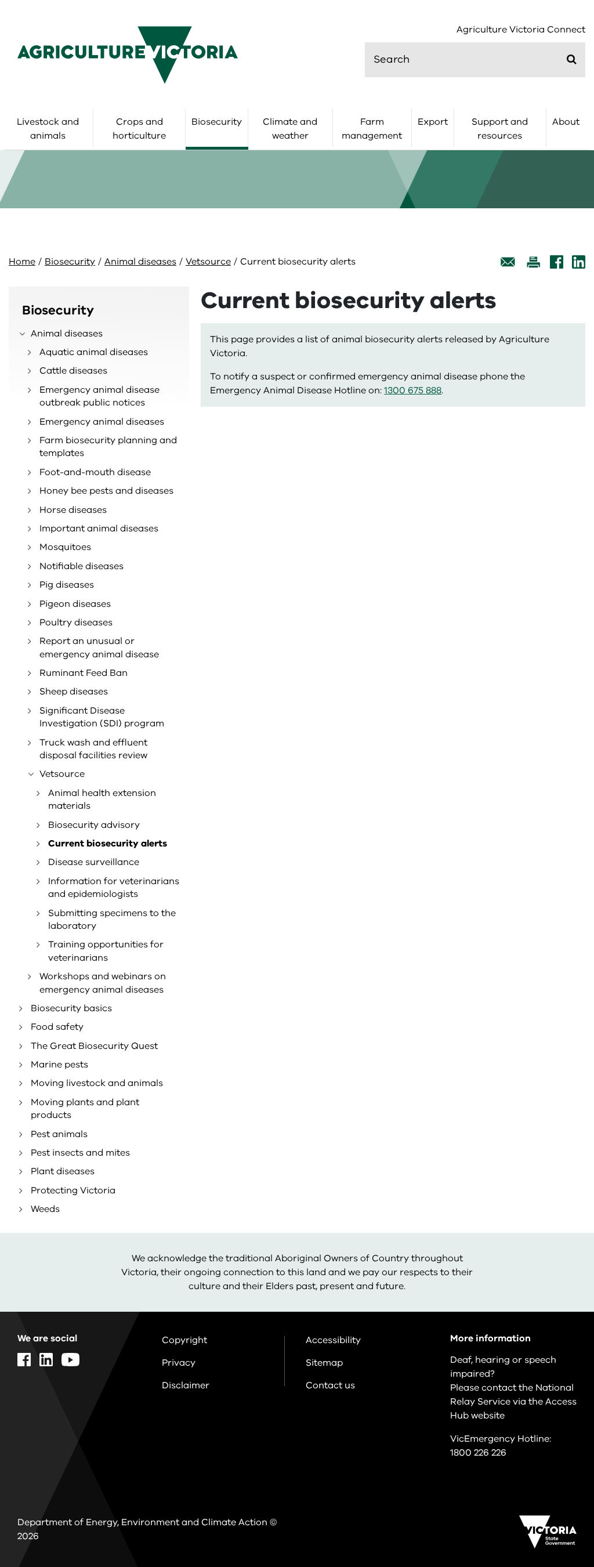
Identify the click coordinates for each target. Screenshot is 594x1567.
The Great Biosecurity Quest (94, 1046)
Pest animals (59, 1134)
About (565, 121)
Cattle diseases (73, 370)
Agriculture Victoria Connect (521, 30)
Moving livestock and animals (97, 1083)
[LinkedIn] (578, 262)
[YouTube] (70, 1359)
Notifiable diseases (81, 566)
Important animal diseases (98, 528)
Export (433, 121)
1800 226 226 (478, 1452)
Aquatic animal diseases (93, 352)
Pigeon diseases (75, 604)
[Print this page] (533, 262)
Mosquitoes (65, 547)
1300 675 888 (412, 390)
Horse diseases (73, 510)
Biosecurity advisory (94, 825)
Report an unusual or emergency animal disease (99, 647)
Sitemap (324, 1362)
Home (22, 261)
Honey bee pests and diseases (106, 490)
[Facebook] (556, 262)
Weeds (45, 1209)
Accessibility (333, 1340)
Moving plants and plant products (85, 1108)
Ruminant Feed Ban (83, 673)
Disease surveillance (93, 862)
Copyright (184, 1340)
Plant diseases (63, 1171)
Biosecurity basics (71, 1008)
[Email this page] (508, 262)
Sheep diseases (73, 691)
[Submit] (572, 59)
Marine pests (59, 1064)
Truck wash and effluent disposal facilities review (93, 749)
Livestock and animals (48, 128)
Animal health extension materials (102, 799)
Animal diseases (140, 261)
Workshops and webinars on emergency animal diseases (102, 983)
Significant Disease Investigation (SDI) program (101, 717)
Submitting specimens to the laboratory (112, 919)
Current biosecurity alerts (107, 843)
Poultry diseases (76, 622)
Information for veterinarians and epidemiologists (113, 887)
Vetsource (208, 261)
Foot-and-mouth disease (95, 472)
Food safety (57, 1026)
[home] (127, 54)
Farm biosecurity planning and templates (108, 446)
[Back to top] (553, 1399)
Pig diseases (66, 584)
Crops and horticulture (139, 128)
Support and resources (500, 128)
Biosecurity (216, 121)
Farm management (372, 128)
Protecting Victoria (73, 1190)
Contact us (330, 1385)
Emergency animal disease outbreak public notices (99, 396)
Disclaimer (185, 1385)
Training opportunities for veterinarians (106, 951)
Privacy (178, 1362)
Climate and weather (290, 128)
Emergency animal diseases (101, 421)
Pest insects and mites (80, 1152)
